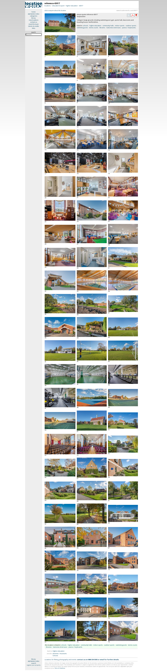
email (102, 660)
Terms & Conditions (60, 668)
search (33, 663)
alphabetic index (33, 14)
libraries (102, 28)
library (33, 18)
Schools (55, 656)
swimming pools (82, 28)
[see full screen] (128, 15)
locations (47, 6)
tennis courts (93, 28)
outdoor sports (131, 26)
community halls (108, 26)
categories (33, 16)
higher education (72, 6)
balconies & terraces (114, 28)
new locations (33, 20)
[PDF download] (132, 16)
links (33, 28)
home (34, 12)
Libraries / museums (60, 653)
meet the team (34, 24)
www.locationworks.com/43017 (127, 10)
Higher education (58, 651)
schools (85, 26)
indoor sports (119, 26)
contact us (33, 22)
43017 (81, 6)
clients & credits (33, 26)
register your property (33, 665)
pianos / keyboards (129, 28)
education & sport (58, 6)
